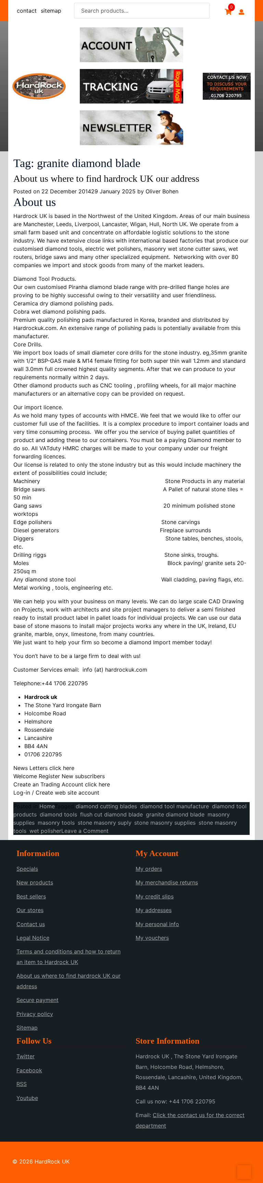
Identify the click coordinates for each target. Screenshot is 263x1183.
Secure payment (37, 999)
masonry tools (56, 822)
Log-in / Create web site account (56, 792)
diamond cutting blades (106, 806)
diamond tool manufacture (174, 806)
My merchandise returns (167, 882)
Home (46, 806)
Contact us (30, 924)
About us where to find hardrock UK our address (106, 178)
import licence (42, 407)
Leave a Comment (85, 830)
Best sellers (31, 896)
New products (34, 882)
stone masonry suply (104, 822)
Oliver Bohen (162, 191)
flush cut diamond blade (111, 814)
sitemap (51, 10)
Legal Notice (32, 937)
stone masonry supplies (165, 822)
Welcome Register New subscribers (59, 776)
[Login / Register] (241, 12)
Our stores (29, 910)
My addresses (154, 910)
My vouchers (152, 937)
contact (27, 10)
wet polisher (45, 830)
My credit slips (155, 896)
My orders (149, 868)
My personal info (157, 924)
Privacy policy (34, 1013)
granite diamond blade (175, 814)
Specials (27, 868)
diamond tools (58, 814)
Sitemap (27, 1027)
